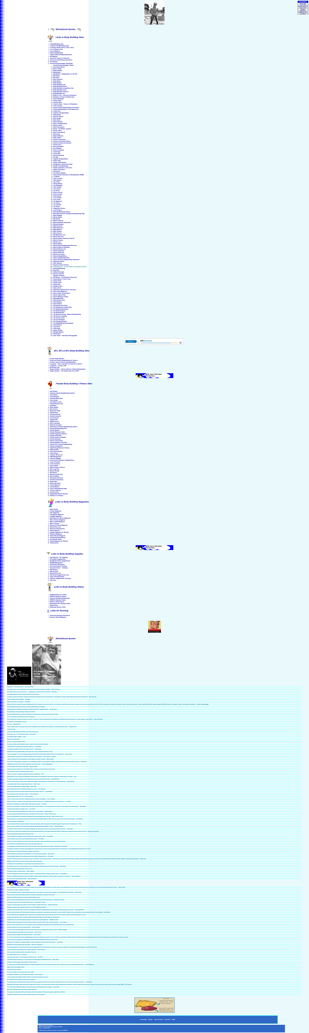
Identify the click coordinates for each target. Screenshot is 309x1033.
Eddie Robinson (58, 136)
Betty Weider (54, 407)
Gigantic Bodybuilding (60, 159)
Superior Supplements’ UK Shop (60, 578)
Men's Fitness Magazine (57, 520)
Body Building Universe (60, 91)
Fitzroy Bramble (58, 146)
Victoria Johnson (55, 490)
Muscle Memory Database (61, 247)
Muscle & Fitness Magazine (58, 525)
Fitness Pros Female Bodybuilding (61, 444)
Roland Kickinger (58, 272)
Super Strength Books (57, 576)
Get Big (55, 157)
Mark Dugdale (57, 215)
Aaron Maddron (55, 51)
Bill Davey (56, 76)
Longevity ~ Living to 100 (58, 365)
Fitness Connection (59, 139)
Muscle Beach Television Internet (63, 238)
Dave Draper (57, 118)
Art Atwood (53, 61)
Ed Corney (56, 134)
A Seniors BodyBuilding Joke (59, 46)
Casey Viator (57, 100)
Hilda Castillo (54, 449)
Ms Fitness (53, 472)
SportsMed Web (58, 298)
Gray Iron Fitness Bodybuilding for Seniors (64, 360)
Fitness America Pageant (58, 437)
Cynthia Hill (54, 419)
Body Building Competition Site (63, 88)
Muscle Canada (58, 240)
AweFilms (53, 405)
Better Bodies (57, 70)
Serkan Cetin (57, 282)
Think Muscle (57, 325)
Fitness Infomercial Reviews (62, 143)
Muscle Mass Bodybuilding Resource (65, 245)
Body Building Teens (59, 90)
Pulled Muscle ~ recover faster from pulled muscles (69, 266)
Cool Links (167, 1019)
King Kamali (57, 196)
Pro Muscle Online (56, 539)
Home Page (143, 1019)
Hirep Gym (56, 171)
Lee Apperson (57, 201)
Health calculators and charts (62, 167)
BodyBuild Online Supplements (60, 561)
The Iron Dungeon (59, 319)
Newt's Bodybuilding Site (61, 258)
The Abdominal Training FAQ (62, 307)
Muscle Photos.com (59, 249)
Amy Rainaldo (54, 396)
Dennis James (57, 125)
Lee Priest (56, 190)
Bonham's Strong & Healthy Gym (63, 97)
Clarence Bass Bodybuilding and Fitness (66, 107)
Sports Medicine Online (60, 296)
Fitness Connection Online (61, 141)
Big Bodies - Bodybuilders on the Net (65, 74)
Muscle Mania (57, 243)
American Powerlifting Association (61, 60)
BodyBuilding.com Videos (58, 594)
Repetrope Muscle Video (58, 607)
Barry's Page (57, 69)
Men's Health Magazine (57, 521)
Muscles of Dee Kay (56, 474)
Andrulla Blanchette (56, 398)
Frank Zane (56, 153)
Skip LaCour (57, 288)
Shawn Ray (56, 284)
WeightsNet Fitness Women (59, 494)
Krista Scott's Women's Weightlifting (62, 460)
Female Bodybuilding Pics (58, 428)
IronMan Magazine (56, 516)
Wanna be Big (57, 330)
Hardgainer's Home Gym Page (62, 164)
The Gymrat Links (59, 318)
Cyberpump (57, 114)
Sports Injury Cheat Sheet (61, 293)
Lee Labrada (57, 205)
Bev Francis (54, 409)
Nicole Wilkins (54, 476)
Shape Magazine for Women (59, 541)
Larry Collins (57, 197)
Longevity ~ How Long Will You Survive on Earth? (66, 364)
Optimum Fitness (58, 261)
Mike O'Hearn (57, 231)
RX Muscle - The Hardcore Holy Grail (65, 277)
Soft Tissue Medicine (60, 291)
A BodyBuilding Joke (56, 44)
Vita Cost (53, 580)
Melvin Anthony (58, 220)
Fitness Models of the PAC (58, 442)
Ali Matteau (53, 56)
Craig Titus (56, 111)
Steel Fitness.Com (59, 300)
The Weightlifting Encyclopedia (63, 323)
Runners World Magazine (58, 617)
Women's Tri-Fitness (56, 495)
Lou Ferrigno (57, 210)
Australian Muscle (59, 67)
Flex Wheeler (57, 148)
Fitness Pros (57, 144)
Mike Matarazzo (58, 228)
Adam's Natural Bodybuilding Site (61, 54)
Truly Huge (56, 328)
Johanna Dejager (55, 458)
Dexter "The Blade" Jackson (62, 129)
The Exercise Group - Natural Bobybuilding (67, 314)
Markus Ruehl (57, 217)
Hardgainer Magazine (57, 514)
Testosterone (54, 543)
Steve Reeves (57, 303)
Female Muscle (55, 430)
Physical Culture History (61, 265)
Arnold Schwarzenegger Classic (63, 65)
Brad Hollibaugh (58, 99)
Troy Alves (56, 326)
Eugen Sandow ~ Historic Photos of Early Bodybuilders (67, 369)
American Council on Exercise (59, 58)
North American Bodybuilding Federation (66, 259)
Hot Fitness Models (59, 173)
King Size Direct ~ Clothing (59, 568)
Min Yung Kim (54, 469)
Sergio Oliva (57, 281)
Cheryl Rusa (54, 412)
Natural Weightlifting (60, 256)
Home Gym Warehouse (57, 564)
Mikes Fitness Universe (57, 467)
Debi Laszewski (55, 423)
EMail (173, 1019)
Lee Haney (56, 203)
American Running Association (60, 615)
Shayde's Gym (57, 286)
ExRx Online (57, 137)
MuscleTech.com (55, 573)
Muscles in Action (59, 254)
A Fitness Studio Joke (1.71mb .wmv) (62, 47)
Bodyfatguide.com (59, 93)
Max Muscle (54, 569)
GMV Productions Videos (58, 596)
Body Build (56, 81)
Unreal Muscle (54, 487)
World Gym (57, 334)
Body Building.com (59, 84)
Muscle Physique (58, 251)
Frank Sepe (56, 152)
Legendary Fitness (59, 208)
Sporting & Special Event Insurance (64, 289)
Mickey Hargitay (58, 224)
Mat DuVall (56, 219)
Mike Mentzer (57, 229)
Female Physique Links (57, 432)
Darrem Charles (58, 116)
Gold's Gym (57, 160)
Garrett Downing (58, 155)
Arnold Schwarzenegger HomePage (61, 63)
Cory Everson (54, 418)
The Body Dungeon (59, 311)
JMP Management (55, 456)
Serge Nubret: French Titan (62, 279)
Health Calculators (59, 169)
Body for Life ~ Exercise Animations (64, 95)
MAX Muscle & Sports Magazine (60, 518)
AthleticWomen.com (56, 403)
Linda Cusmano (55, 464)
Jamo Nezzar (57, 180)
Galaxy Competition (56, 446)
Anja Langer (54, 400)
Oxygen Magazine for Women (59, 532)
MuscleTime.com (55, 527)
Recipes (150, 1019)
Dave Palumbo (57, 122)
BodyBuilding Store (56, 562)
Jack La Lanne (57, 178)
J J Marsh (56, 176)
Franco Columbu (58, 150)
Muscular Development (57, 528)
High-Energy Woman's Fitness (59, 448)
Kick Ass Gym (57, 194)
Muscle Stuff (54, 571)
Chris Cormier (57, 106)
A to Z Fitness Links (56, 49)
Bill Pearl (56, 77)
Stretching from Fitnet (60, 305)
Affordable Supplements (58, 559)
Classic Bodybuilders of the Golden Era (66, 109)
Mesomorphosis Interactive (62, 222)
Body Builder (57, 83)
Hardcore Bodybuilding (60, 166)
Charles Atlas (57, 102)
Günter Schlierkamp (59, 162)
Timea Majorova (55, 485)
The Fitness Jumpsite (60, 316)
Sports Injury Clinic (59, 295)
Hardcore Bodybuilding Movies (60, 598)
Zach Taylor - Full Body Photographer (65, 335)
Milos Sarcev (57, 233)
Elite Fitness (54, 509)
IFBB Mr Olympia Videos (58, 600)
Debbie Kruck (54, 421)
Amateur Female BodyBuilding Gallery (62, 393)
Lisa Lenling (54, 465)
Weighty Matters (58, 332)
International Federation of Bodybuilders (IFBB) (68, 175)
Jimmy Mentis (57, 183)
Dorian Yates (57, 130)
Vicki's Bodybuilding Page (58, 488)
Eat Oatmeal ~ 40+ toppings (59, 557)
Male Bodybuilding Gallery (61, 212)
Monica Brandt (54, 471)
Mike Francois (57, 226)
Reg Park (56, 270)
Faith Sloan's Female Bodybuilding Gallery (63, 426)
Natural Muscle (55, 530)
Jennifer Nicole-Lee (56, 455)
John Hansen (57, 187)
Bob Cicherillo (57, 79)
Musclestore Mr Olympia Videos (60, 603)
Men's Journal (54, 523)
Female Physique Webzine (58, 434)
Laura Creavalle (55, 462)
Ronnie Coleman (58, 274)
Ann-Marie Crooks (56, 402)
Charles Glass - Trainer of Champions (65, 104)
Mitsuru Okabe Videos (57, 602)
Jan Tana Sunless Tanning (58, 566)
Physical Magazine (56, 534)
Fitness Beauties (55, 439)
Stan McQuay (57, 302)
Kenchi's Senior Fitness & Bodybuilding (62, 362)
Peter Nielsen (57, 263)
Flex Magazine (54, 513)
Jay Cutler (56, 182)
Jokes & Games (158, 1019)
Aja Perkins (53, 391)
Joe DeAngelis (57, 185)
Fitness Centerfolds (56, 441)
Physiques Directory (56, 478)
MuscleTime (54, 605)
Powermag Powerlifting (57, 537)
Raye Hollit (53, 481)
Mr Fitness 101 (54, 367)
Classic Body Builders (57, 358)
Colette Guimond (55, 416)
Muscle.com (57, 242)
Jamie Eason (54, 453)
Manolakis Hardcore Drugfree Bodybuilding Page (68, 213)
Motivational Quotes (65, 29)
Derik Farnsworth (58, 127)
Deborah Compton (56, 425)
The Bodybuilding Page (60, 309)
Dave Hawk (56, 120)
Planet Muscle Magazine (57, 536)
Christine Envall (55, 414)
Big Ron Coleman (58, 275)
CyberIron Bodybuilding (61, 113)
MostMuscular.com (59, 235)
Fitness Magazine (55, 511)
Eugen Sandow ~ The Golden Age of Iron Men (64, 371)
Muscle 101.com (58, 236)
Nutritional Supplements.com (59, 575)
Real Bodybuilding (59, 268)
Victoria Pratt (54, 492)
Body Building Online (60, 86)
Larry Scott (56, 189)
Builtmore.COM (55, 411)
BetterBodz (57, 72)
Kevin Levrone (57, 192)
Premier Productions (56, 479)
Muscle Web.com (58, 252)
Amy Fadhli (53, 395)
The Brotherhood (58, 312)
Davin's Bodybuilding (60, 123)
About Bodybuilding (56, 53)
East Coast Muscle (59, 132)
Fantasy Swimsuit (55, 435)
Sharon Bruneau (55, 483)
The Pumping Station (60, 321)
